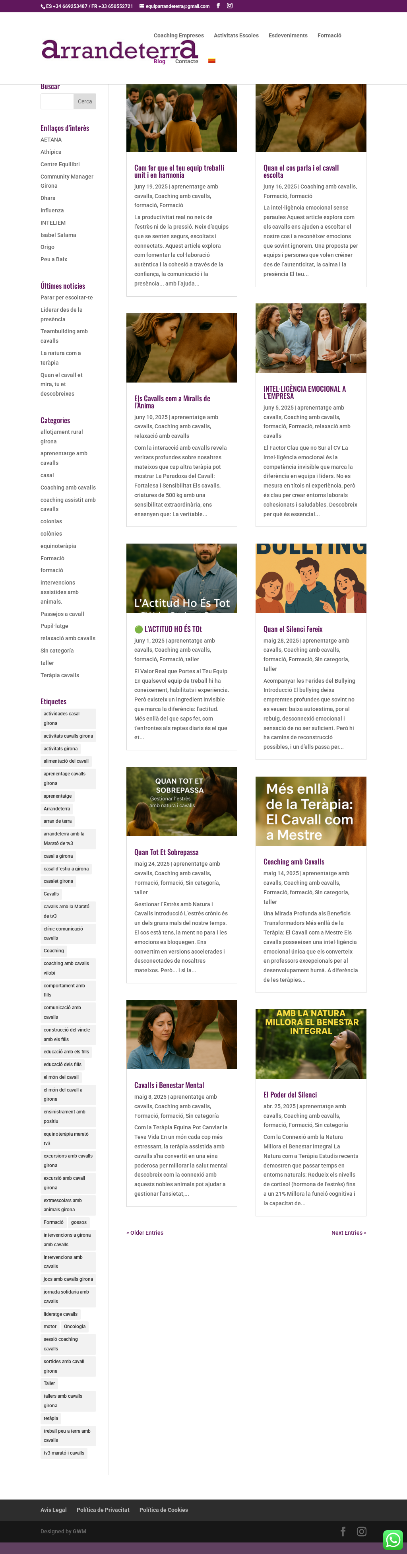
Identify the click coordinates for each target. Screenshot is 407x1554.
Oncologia (74, 1326)
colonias (51, 521)
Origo (47, 247)
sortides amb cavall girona (64, 1366)
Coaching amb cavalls (68, 487)
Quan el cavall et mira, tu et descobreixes (62, 384)
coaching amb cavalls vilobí (66, 968)
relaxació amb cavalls (68, 638)
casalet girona (58, 881)
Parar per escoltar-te (67, 297)
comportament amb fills (64, 990)
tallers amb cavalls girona (63, 1400)
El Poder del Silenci (290, 1094)
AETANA (51, 139)
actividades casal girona (61, 718)
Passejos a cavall (62, 614)
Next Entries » (348, 1233)
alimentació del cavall (66, 761)
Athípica (51, 152)
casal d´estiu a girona (66, 869)
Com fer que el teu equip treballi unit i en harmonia (179, 171)
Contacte (186, 61)
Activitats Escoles (236, 36)
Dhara (48, 198)
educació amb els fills (66, 1052)
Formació (329, 36)
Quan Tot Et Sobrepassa (166, 852)
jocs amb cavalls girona (68, 1279)
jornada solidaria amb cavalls (66, 1296)
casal (47, 475)
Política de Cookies (164, 1510)
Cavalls (51, 894)
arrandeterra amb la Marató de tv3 (64, 838)
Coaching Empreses (179, 36)
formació (52, 570)
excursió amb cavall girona (64, 1183)
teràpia (51, 1418)
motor (50, 1326)
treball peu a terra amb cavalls (67, 1435)
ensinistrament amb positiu (64, 1116)
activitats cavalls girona (68, 736)
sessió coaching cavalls (61, 1344)
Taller (49, 1383)
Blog (159, 61)
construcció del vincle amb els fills (67, 1034)
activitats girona (61, 749)
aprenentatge (58, 796)
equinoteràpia (58, 546)
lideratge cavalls (61, 1314)
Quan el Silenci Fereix (293, 629)
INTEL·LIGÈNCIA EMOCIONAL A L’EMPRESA (305, 392)
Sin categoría (57, 650)
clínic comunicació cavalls (63, 933)
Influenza (52, 210)
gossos (79, 1222)
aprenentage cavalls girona (64, 778)
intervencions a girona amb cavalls (67, 1239)
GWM (79, 1531)
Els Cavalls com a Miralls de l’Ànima (172, 401)
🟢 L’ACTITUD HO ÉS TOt (168, 629)
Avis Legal (54, 1510)
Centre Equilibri (60, 164)
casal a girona (58, 856)
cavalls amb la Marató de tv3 (66, 911)
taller (47, 663)
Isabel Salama (58, 235)
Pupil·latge (54, 626)
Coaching (54, 951)
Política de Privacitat (103, 1510)
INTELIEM (53, 223)
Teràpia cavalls (60, 675)
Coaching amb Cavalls (294, 861)
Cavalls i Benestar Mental (169, 1085)
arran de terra (58, 821)
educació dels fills (62, 1064)
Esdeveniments (288, 36)
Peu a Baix (54, 259)
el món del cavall (61, 1077)
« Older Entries (144, 1233)
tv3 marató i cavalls (64, 1453)
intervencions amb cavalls (63, 1262)
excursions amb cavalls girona (68, 1160)
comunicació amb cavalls (62, 1012)
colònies (51, 533)
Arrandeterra (57, 809)
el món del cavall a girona (63, 1094)
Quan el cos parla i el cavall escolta (301, 171)
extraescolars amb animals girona (63, 1205)
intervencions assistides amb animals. (60, 592)
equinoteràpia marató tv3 (66, 1138)
